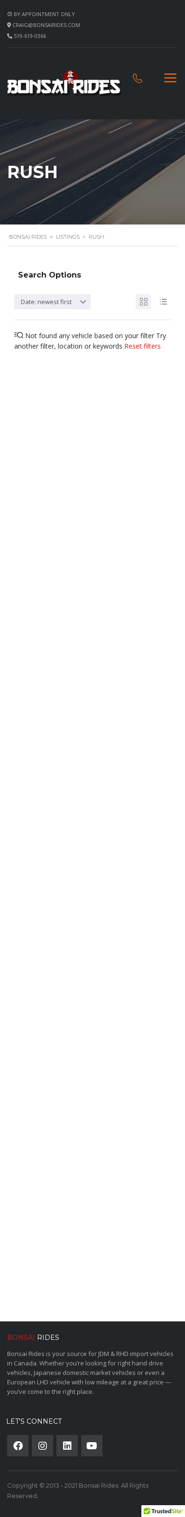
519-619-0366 (30, 35)
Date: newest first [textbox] (46, 301)
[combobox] (52, 301)
